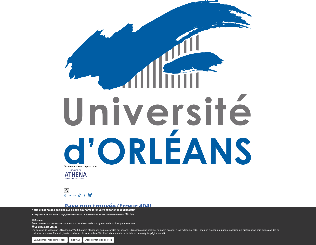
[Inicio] (158, 82)
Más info (129, 214)
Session (38, 219)
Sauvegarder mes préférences (50, 239)
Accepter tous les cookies (98, 239)
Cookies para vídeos (45, 226)
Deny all (75, 239)
